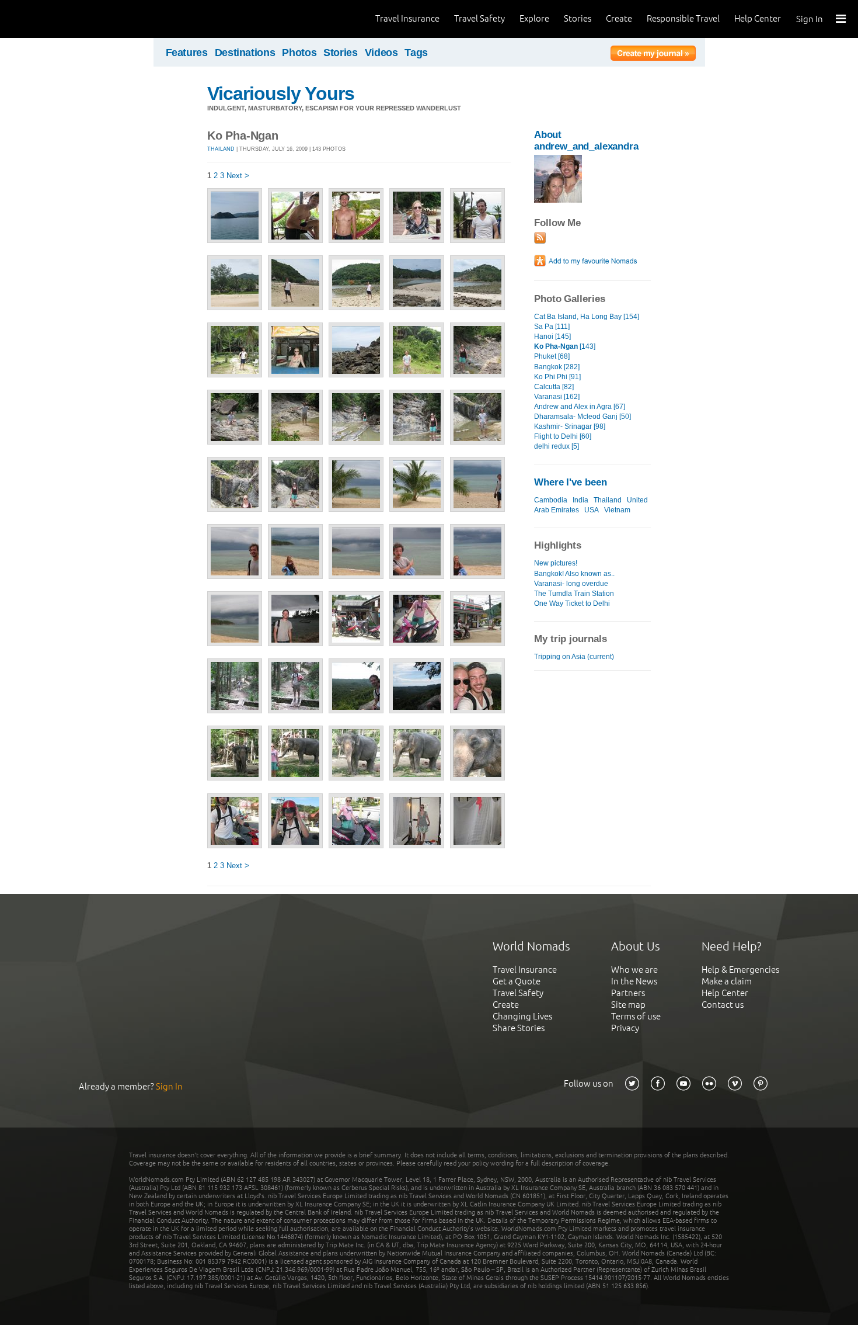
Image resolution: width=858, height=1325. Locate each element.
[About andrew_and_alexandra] (558, 200)
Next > (237, 175)
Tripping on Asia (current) (574, 657)
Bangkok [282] (557, 367)
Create (619, 18)
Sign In (809, 19)
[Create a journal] (653, 55)
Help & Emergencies (740, 969)
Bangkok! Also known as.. (574, 574)
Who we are (634, 969)
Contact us (723, 1005)
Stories (577, 18)
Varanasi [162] (557, 397)
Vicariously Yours (280, 93)
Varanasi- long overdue (571, 584)
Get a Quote (516, 981)
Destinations (245, 52)
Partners (628, 993)
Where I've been (570, 482)
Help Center (757, 18)
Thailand (221, 149)
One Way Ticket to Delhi (572, 603)
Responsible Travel (683, 18)
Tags (416, 52)
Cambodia (550, 500)
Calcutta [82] (554, 387)
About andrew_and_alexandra (586, 140)
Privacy (625, 1028)
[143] (564, 346)
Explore (534, 18)
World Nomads (61, 19)
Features (187, 52)
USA (591, 510)
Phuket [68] (552, 356)
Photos (299, 52)
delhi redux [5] (556, 446)
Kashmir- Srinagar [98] (569, 426)
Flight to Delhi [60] (562, 436)
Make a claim (727, 981)
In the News (634, 981)
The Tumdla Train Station (574, 593)
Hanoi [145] (552, 336)
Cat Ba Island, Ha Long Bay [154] (586, 317)
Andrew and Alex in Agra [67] (579, 407)
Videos (381, 52)
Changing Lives (522, 1016)
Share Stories (519, 1028)
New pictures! (555, 563)
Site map (628, 1005)
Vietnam (617, 510)
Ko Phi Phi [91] (557, 377)
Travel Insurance (407, 18)
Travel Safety (479, 18)
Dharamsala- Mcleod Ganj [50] (582, 416)
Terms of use (636, 1016)
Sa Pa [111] (552, 326)
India (580, 500)
